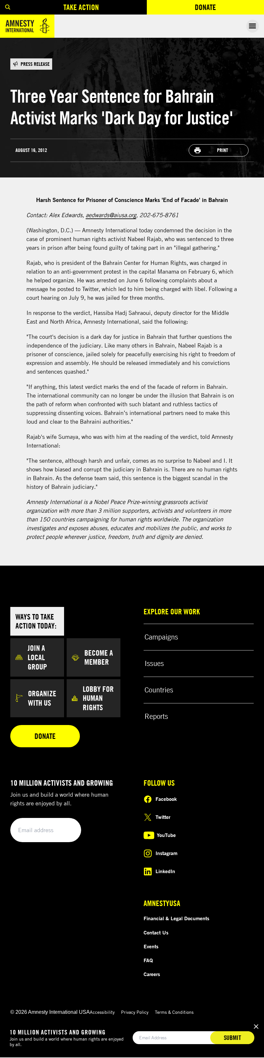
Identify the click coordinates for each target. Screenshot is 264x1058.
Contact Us (156, 932)
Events (151, 946)
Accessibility (102, 1012)
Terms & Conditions (174, 1012)
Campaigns (161, 637)
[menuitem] (7, 7)
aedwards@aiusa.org (111, 214)
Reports (156, 716)
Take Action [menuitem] (81, 7)
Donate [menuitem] (229, 9)
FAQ (148, 960)
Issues (154, 663)
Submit (65, 830)
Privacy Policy (134, 1012)
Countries (159, 690)
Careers (152, 974)
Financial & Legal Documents (176, 918)
